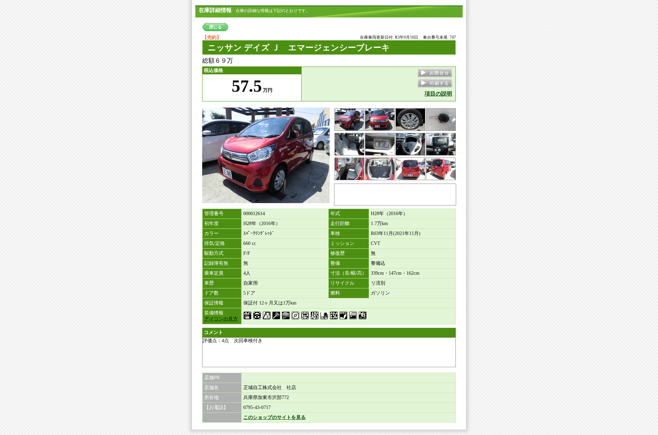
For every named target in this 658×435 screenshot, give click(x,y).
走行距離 (340, 223)
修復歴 (337, 253)
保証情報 (213, 303)
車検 (335, 233)
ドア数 (211, 293)
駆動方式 (213, 253)
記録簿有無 (216, 263)
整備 (335, 263)
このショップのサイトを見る (274, 417)
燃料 (335, 293)
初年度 (211, 223)
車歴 (209, 283)
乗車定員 (213, 273)
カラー (211, 233)
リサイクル (342, 283)
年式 (335, 213)
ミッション (342, 243)
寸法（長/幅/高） (348, 273)
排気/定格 (214, 243)
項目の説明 (438, 94)
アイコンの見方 (221, 319)
